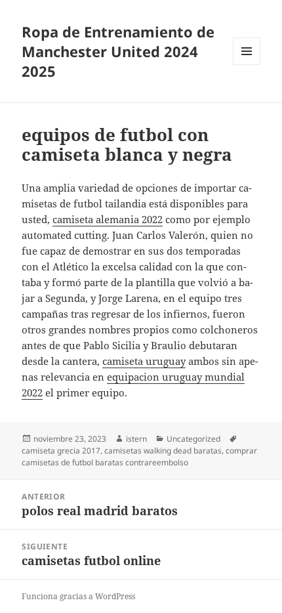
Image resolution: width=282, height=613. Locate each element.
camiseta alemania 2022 (107, 219)
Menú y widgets (246, 64)
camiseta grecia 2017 (61, 450)
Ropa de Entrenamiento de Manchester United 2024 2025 (118, 51)
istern (136, 438)
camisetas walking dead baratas (163, 450)
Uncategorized (193, 438)
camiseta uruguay (144, 361)
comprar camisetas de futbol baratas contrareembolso (139, 456)
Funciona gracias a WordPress (78, 596)
